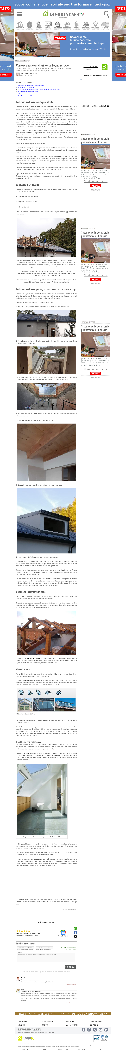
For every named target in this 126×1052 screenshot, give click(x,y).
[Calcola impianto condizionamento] (67, 25)
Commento (19, 952)
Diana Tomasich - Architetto (28, 73)
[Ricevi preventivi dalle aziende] (20, 25)
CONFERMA (70, 967)
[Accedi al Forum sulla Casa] (76, 25)
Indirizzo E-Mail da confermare (43, 949)
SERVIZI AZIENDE (47, 1021)
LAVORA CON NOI (72, 1025)
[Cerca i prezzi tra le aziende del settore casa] (95, 25)
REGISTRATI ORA (90, 67)
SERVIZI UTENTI (23, 1021)
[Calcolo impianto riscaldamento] (57, 25)
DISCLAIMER (82, 1049)
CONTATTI (45, 1025)
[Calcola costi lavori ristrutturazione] (29, 25)
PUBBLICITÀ (70, 1021)
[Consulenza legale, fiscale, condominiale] (86, 25)
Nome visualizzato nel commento (25, 949)
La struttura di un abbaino (26, 87)
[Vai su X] (75, 937)
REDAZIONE (21, 1025)
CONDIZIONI (24, 1049)
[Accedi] (104, 70)
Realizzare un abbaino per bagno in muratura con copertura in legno (39, 89)
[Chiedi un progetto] (39, 25)
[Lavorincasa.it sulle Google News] (63, 933)
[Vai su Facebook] (75, 933)
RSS (101, 1049)
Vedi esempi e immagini (46, 922)
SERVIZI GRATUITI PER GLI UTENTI (95, 75)
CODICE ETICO (63, 1049)
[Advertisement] (46, 882)
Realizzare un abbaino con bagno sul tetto (31, 85)
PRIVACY (44, 1049)
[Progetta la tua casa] (63, 1015)
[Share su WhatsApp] (75, 930)
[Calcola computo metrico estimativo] (105, 25)
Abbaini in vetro (22, 94)
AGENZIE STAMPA (96, 1021)
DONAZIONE (94, 1025)
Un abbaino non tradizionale (26, 96)
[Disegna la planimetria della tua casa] (48, 25)
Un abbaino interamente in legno (28, 91)
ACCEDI (63, 947)
